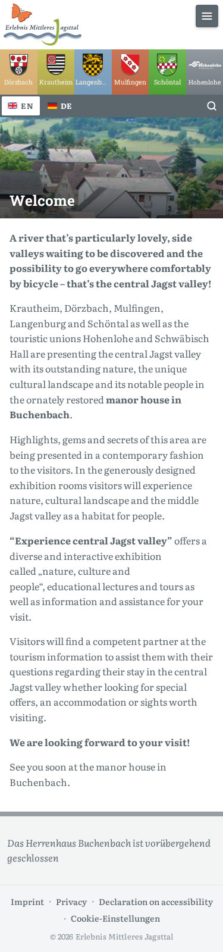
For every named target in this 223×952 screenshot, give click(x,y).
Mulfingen (137, 307)
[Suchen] (211, 106)
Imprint (27, 901)
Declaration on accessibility (156, 901)
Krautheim (34, 307)
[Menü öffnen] (207, 16)
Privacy (71, 901)
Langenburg (38, 323)
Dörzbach (86, 307)
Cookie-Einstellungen (115, 918)
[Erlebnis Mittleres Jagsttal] (42, 24)
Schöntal (107, 323)
